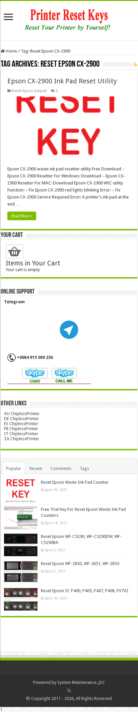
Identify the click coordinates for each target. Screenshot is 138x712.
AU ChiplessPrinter (22, 413)
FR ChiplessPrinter (21, 428)
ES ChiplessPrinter (21, 423)
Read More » (21, 216)
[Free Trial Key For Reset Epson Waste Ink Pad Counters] (21, 517)
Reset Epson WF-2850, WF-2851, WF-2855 (80, 563)
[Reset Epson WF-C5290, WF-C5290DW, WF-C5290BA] (21, 545)
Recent (35, 468)
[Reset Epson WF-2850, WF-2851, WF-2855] (21, 572)
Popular (13, 468)
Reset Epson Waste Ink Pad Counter (75, 482)
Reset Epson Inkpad (29, 91)
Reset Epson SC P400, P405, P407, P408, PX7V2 (84, 590)
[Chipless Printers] (69, 19)
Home (11, 51)
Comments (61, 468)
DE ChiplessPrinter (21, 418)
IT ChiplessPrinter (21, 433)
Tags (84, 468)
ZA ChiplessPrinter (21, 438)
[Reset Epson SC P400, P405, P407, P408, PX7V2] (21, 599)
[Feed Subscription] (135, 64)
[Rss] (69, 691)
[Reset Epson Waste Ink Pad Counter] (21, 490)
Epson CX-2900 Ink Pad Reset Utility (62, 81)
